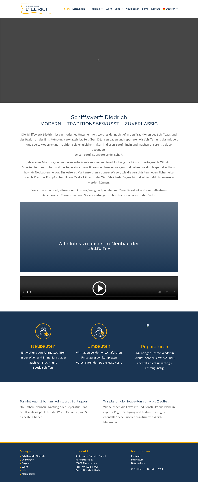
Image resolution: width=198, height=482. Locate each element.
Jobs (117, 9)
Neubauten (43, 346)
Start (67, 9)
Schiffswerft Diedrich (33, 456)
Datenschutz (138, 463)
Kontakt (155, 9)
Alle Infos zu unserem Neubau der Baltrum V (99, 246)
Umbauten (98, 346)
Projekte (95, 9)
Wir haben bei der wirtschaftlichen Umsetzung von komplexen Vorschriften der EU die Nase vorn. (99, 357)
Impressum (137, 459)
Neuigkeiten (132, 9)
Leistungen (78, 9)
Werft (109, 9)
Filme (145, 9)
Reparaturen (154, 346)
